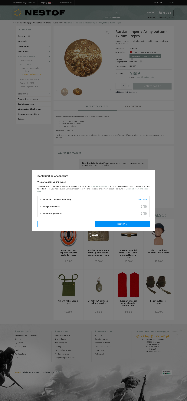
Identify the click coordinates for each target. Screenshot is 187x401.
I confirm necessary (65, 224)
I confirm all (122, 224)
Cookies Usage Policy (100, 186)
